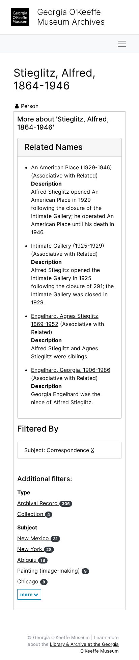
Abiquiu (31, 559)
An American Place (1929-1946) (71, 167)
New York (34, 549)
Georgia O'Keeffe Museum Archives (71, 17)
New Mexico (37, 538)
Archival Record (43, 503)
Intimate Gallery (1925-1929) (67, 245)
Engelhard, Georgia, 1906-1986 (70, 369)
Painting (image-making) (52, 570)
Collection (33, 514)
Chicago (31, 581)
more (26, 594)
